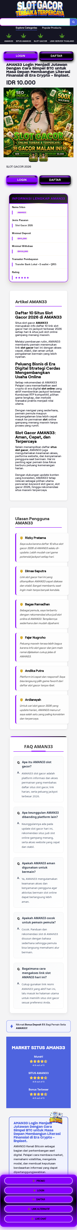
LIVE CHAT (40, 1219)
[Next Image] (70, 122)
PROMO (41, 1180)
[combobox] (35, 22)
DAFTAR (56, 55)
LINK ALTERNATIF (41, 1210)
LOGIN (20, 55)
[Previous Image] (6, 122)
